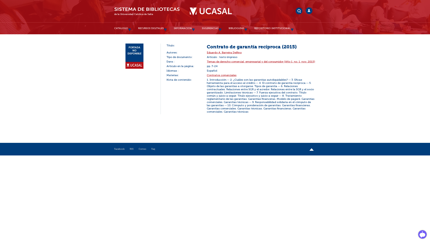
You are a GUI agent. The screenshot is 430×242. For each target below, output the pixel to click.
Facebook (119, 149)
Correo (142, 149)
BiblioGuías (236, 28)
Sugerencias (210, 28)
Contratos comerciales (221, 75)
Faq (153, 149)
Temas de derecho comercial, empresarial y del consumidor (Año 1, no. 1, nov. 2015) (261, 62)
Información (183, 28)
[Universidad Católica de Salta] (211, 11)
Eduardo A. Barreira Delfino (224, 52)
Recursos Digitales (151, 28)
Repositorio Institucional (272, 28)
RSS (132, 149)
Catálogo (121, 28)
